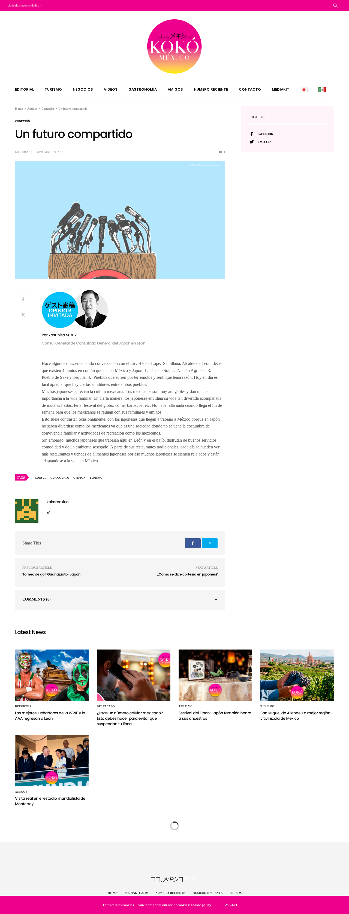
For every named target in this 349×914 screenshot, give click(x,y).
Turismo (53, 89)
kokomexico (24, 151)
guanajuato (59, 477)
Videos (111, 89)
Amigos (175, 89)
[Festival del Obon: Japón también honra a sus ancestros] (215, 675)
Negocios (83, 89)
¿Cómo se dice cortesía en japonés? (187, 574)
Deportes (23, 706)
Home (112, 892)
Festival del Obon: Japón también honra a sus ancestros (215, 715)
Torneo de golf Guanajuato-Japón (51, 574)
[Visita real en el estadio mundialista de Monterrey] (52, 760)
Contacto (250, 89)
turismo (96, 477)
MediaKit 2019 (136, 892)
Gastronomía (142, 89)
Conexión (22, 121)
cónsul (40, 477)
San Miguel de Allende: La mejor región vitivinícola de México (295, 715)
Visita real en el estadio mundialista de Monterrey (50, 801)
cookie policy (201, 905)
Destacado (106, 706)
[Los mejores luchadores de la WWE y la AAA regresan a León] (52, 675)
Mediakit (280, 89)
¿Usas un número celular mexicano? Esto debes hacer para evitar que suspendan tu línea (130, 718)
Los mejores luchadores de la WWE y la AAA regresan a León (50, 715)
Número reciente (211, 89)
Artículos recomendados (23, 5)
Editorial (24, 89)
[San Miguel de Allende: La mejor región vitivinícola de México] (297, 675)
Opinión (79, 477)
